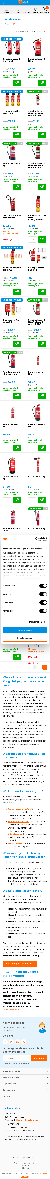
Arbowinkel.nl (28, 1158)
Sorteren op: (21, 31)
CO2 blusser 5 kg (36, 528)
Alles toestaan (25, 630)
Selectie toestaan (25, 638)
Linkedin (17, 1041)
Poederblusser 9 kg (36, 425)
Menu (6, 12)
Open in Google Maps (27, 1120)
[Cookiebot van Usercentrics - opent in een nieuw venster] (35, 539)
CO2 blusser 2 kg (36, 476)
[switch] (43, 594)
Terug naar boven (11, 1010)
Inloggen (26, 12)
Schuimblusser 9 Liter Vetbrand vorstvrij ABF (36, 322)
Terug (3, 2)
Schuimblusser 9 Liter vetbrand (11, 373)
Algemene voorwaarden (25, 1163)
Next (44, 667)
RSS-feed (25, 1165)
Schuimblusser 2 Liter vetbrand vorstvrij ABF (36, 113)
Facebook (5, 1041)
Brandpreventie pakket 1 (36, 268)
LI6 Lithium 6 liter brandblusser (12, 216)
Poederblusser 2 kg (11, 425)
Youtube (23, 1041)
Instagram (11, 1041)
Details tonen (35, 622)
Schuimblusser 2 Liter (11, 529)
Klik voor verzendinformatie (11, 232)
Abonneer (39, 1058)
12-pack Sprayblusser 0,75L (12, 268)
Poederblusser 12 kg (11, 477)
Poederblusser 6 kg (11, 164)
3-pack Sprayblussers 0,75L (12, 112)
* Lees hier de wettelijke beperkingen (16, 1063)
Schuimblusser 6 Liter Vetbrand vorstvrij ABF (36, 165)
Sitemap (25, 1168)
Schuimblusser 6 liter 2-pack (12, 60)
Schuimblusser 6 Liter (36, 60)
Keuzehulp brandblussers (20, 963)
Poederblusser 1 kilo (36, 373)
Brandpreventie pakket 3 (11, 321)
